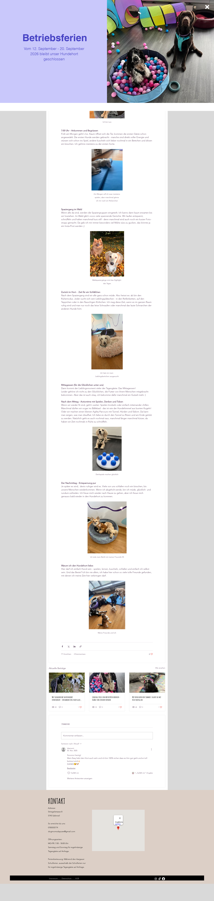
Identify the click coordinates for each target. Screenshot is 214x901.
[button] (207, 7)
